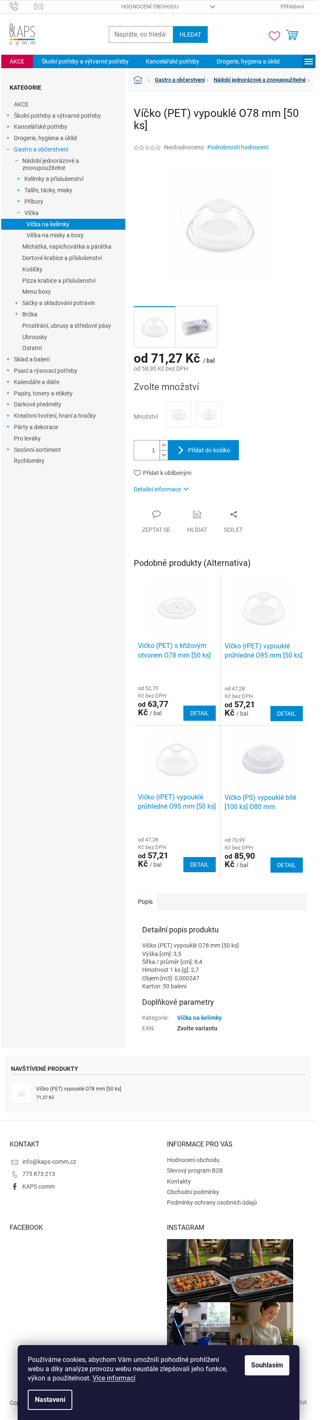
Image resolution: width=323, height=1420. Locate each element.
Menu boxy (36, 291)
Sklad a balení (32, 359)
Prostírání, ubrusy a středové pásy (66, 325)
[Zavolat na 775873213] (22, 6)
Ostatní (32, 348)
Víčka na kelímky (47, 224)
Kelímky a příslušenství (53, 178)
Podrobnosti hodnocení (237, 147)
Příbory (33, 201)
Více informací (114, 1378)
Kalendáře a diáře (36, 382)
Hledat (190, 34)
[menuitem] (17, 61)
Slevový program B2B (195, 1170)
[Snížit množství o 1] (163, 455)
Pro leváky (27, 438)
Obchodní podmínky (193, 1192)
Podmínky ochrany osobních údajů (212, 1202)
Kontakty (179, 1181)
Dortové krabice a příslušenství (62, 258)
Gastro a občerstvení (41, 149)
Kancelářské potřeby (40, 126)
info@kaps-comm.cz (49, 1161)
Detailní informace (157, 489)
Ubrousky (34, 337)
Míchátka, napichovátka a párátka (66, 246)
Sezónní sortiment (37, 449)
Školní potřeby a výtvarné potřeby (57, 115)
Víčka (31, 213)
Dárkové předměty (37, 404)
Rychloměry (29, 460)
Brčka (29, 314)
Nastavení (50, 1400)
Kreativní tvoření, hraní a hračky (55, 415)
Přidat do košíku (209, 450)
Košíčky (32, 269)
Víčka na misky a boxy (55, 235)
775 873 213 (38, 1174)
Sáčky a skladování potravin (58, 303)
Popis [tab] (145, 901)
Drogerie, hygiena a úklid (45, 138)
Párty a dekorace (36, 427)
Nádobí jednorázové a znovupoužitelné (50, 164)
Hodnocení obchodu (149, 6)
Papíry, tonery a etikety (43, 393)
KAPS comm (38, 1186)
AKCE (21, 104)
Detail (199, 713)
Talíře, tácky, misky (48, 190)
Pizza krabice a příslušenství (58, 280)
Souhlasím (267, 1365)
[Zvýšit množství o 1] (163, 445)
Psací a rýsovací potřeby (45, 370)
